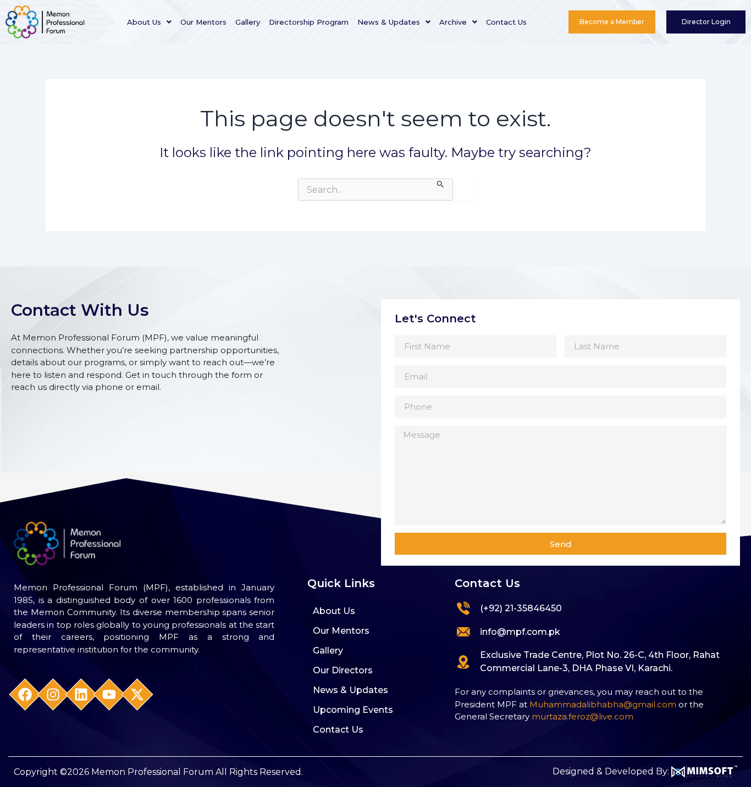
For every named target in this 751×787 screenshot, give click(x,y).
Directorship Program (309, 22)
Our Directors (343, 670)
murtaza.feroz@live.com (582, 716)
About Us (144, 22)
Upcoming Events (353, 710)
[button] (149, 22)
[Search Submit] (441, 184)
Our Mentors (203, 22)
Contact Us (506, 22)
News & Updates (388, 22)
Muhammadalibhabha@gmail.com (602, 704)
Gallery (247, 22)
